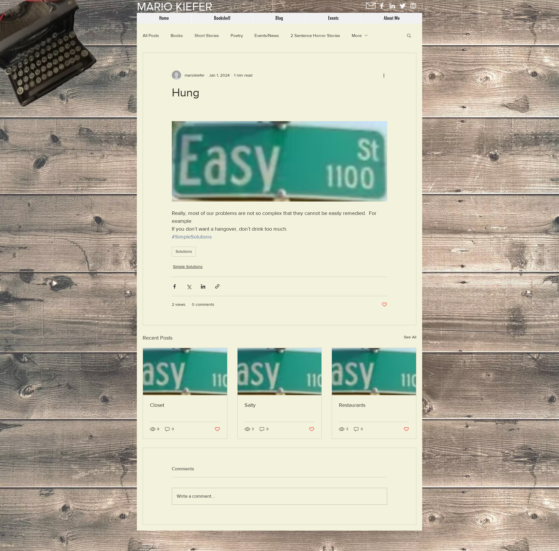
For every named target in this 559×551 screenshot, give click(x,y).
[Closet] (185, 371)
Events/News (266, 35)
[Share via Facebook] (174, 286)
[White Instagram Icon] (413, 6)
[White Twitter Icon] (402, 6)
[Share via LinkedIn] (203, 286)
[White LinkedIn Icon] (392, 6)
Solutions (184, 251)
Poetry (237, 35)
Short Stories (206, 35)
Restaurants (352, 405)
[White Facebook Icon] (381, 6)
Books (177, 35)
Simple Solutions (188, 266)
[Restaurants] (374, 371)
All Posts (151, 35)
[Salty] (280, 371)
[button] (409, 35)
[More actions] (383, 75)
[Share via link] (217, 286)
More (357, 35)
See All (410, 337)
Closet (157, 405)
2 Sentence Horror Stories (315, 35)
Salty (250, 405)
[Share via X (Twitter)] (189, 286)
